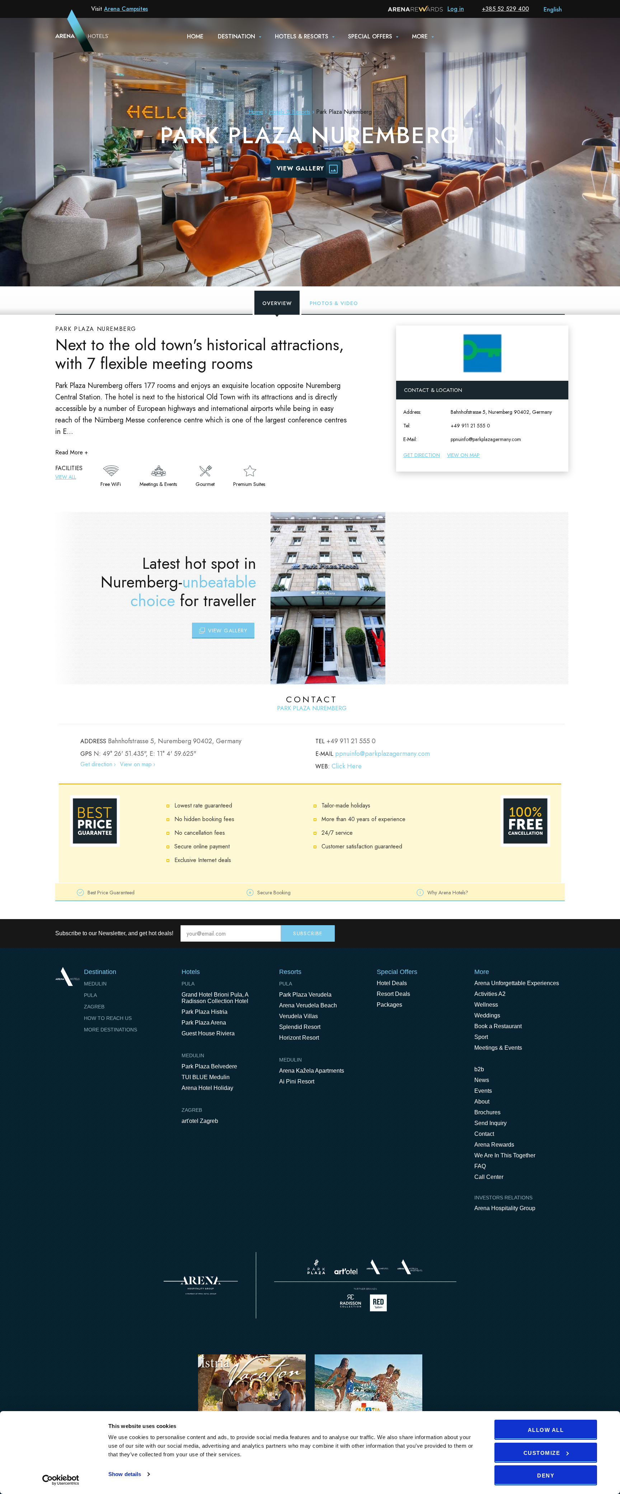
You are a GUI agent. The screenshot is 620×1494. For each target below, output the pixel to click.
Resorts (290, 971)
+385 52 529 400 (505, 9)
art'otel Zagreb (200, 1121)
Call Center (488, 1177)
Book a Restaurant (498, 1026)
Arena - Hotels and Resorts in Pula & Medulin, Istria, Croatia (72, 35)
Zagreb (94, 1007)
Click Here (347, 766)
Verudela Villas (298, 1016)
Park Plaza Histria (204, 1012)
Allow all (546, 1430)
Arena (201, 1285)
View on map (463, 455)
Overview (277, 303)
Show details (124, 1474)
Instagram (559, 933)
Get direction (421, 455)
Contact (484, 1134)
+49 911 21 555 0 (470, 425)
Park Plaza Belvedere (209, 1066)
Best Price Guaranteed (111, 892)
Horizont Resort (299, 1038)
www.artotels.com (345, 1271)
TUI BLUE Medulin (206, 1077)
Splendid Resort (299, 1027)
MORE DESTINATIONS (110, 1029)
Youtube (544, 933)
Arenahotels (410, 1266)
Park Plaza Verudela (305, 995)
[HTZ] (368, 1400)
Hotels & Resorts (301, 36)
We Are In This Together (504, 1155)
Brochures (487, 1112)
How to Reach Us (108, 1018)
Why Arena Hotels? (447, 892)
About (481, 1102)
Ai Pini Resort (296, 1081)
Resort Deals (393, 994)
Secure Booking (274, 892)
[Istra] (252, 1400)
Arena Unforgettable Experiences (516, 983)
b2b (479, 1069)
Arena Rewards (494, 1145)
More (420, 36)
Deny (545, 1475)
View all (65, 477)
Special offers (370, 36)
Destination (236, 36)
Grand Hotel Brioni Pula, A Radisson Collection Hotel (215, 998)
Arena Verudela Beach (308, 1005)
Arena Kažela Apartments (311, 1071)
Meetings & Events (498, 1048)
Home (195, 36)
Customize (541, 1453)
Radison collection (350, 1302)
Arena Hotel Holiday (207, 1088)
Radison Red (380, 1302)
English (553, 9)
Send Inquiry (490, 1123)
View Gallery (300, 168)
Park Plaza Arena (204, 1023)
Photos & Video (334, 303)
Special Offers (397, 971)
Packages (389, 1005)
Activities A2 (490, 994)
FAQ (480, 1166)
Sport (481, 1037)
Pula (90, 995)
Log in (455, 9)
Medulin (95, 984)
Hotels (191, 971)
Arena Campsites (126, 9)
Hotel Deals (392, 983)
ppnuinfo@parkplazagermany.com (486, 439)
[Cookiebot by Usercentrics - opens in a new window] (60, 1480)
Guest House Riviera (208, 1033)
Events (483, 1091)
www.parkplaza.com (316, 1266)
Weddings (487, 1015)
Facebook (529, 933)
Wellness (486, 1005)
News (481, 1080)
